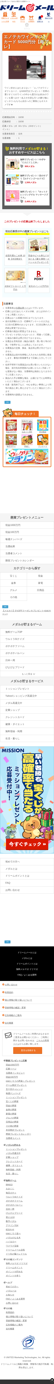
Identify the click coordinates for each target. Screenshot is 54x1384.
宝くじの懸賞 (12, 1101)
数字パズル (11, 1221)
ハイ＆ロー (11, 1241)
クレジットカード (15, 717)
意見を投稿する (28, 1050)
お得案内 (31, 21)
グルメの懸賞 (12, 1118)
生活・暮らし (12, 738)
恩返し (27, 446)
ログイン (27, 28)
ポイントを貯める (14, 1271)
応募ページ (11, 1069)
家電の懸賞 (11, 1114)
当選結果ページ (23, 308)
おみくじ (10, 1188)
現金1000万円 (12, 525)
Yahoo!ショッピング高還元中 (21, 696)
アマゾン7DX (12, 1225)
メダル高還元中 (13, 703)
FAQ (7, 883)
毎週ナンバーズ (13, 539)
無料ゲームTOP (13, 632)
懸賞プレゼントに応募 (5, 19)
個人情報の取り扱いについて (18, 1000)
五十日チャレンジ (14, 1089)
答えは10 (10, 1217)
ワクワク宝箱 (12, 1246)
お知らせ (40, 19)
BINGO (9, 1184)
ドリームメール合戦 (15, 1250)
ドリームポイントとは (17, 875)
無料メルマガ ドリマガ (27, 969)
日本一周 (10, 660)
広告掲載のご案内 (13, 1015)
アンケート (42, 446)
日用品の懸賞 (12, 1122)
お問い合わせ (12, 890)
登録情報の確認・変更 (15, 1007)
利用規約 (9, 992)
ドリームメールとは (27, 952)
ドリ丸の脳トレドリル (16, 1254)
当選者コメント (13, 553)
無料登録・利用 (13, 731)
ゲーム (22, 21)
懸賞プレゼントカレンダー (19, 560)
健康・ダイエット (15, 724)
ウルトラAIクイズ (14, 639)
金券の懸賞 (11, 1109)
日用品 (40, 590)
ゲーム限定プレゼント (16, 1085)
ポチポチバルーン (15, 653)
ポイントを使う (13, 1275)
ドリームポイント (14, 1267)
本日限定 (42, 432)
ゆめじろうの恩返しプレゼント (20, 1081)
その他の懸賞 (12, 1126)
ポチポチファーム (15, 646)
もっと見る (27, 674)
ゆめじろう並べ (13, 1233)
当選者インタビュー (15, 1073)
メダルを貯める (14, 19)
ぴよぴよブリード (15, 667)
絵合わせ (10, 1229)
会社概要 (9, 1023)
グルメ (13, 590)
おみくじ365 (27, 432)
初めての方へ (48, 19)
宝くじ (13, 576)
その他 (13, 597)
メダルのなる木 (13, 1237)
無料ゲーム (11, 1180)
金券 (13, 583)
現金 (40, 576)
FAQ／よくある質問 (27, 975)
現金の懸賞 (11, 1105)
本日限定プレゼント (15, 1130)
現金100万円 (11, 432)
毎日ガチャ (11, 446)
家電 (40, 583)
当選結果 (10, 546)
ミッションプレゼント (17, 688)
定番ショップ (12, 710)
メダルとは (11, 868)
